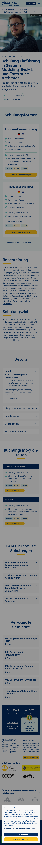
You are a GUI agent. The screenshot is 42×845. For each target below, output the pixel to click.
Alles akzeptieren (22, 839)
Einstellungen (22, 834)
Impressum (10, 828)
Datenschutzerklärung (27, 828)
